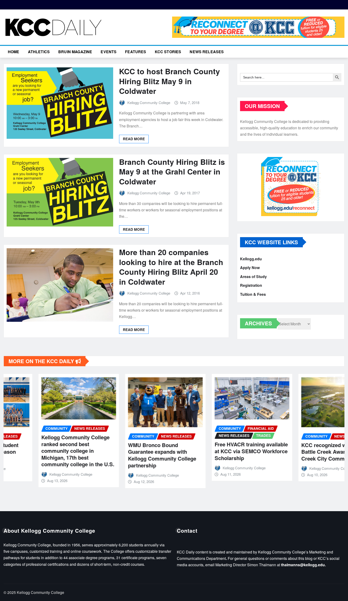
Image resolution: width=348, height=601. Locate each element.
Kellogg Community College (148, 102)
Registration (251, 285)
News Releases (207, 51)
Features (135, 51)
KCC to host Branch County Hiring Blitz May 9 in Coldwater (169, 81)
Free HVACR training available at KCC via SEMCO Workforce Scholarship (216, 451)
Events (108, 51)
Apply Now (250, 267)
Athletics (39, 51)
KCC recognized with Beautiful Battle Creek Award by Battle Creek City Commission (304, 451)
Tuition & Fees (253, 294)
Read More (134, 138)
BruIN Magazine (75, 51)
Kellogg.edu (251, 258)
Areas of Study (253, 276)
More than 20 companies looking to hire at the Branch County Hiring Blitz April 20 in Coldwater (171, 267)
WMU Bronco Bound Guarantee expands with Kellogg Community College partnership (127, 455)
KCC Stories (168, 51)
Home (13, 51)
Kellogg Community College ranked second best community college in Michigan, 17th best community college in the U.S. (43, 450)
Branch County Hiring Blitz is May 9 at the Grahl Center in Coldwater (172, 171)
